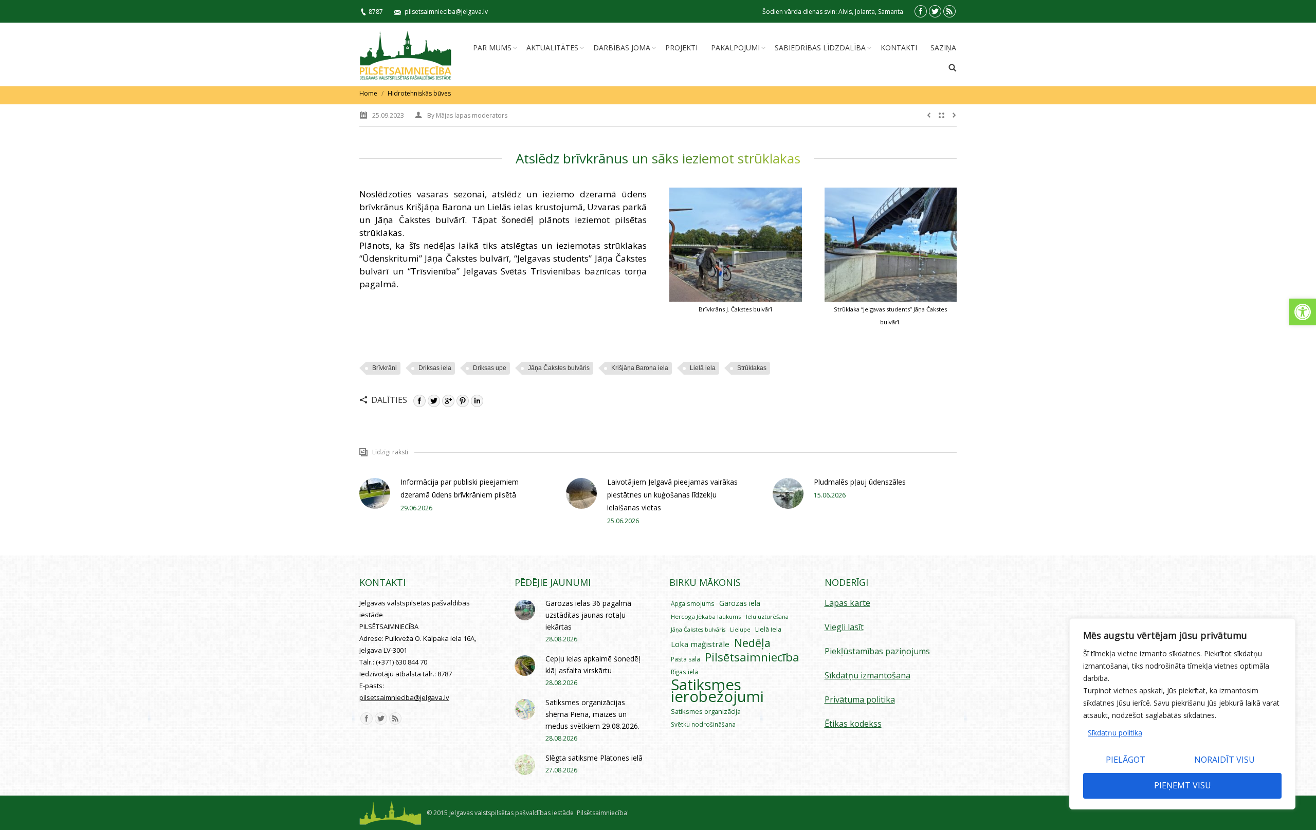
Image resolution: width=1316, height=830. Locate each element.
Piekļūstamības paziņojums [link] (877, 651)
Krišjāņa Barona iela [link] (639, 368)
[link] (1302, 312)
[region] (1182, 713)
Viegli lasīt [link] (844, 627)
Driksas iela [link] (434, 368)
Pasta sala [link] (685, 659)
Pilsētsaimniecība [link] (752, 657)
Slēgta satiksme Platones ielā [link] (594, 758)
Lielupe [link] (740, 629)
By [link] (467, 115)
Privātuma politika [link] (860, 699)
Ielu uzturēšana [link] (767, 616)
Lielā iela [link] (703, 368)
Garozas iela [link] (739, 603)
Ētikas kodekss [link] (853, 723)
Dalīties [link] (389, 399)
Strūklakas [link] (751, 368)
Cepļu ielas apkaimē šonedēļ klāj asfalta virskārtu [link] (593, 664)
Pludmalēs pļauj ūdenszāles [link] (860, 482)
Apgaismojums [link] (693, 603)
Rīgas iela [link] (684, 672)
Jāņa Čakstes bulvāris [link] (559, 368)
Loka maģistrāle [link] (700, 644)
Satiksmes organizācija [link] (706, 711)
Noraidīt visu (1224, 759)
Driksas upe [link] (489, 368)
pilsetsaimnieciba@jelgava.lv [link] (446, 11)
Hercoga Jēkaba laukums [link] (706, 616)
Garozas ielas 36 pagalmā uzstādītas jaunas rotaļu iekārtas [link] (588, 615)
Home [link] (368, 93)
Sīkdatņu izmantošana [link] (867, 675)
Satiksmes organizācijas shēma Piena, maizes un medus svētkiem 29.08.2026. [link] (592, 714)
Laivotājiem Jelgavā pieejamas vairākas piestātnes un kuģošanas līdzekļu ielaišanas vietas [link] (672, 494)
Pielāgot (1125, 759)
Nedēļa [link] (752, 643)
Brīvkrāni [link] (384, 368)
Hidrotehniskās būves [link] (419, 93)
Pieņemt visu (1182, 785)
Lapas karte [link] (847, 602)
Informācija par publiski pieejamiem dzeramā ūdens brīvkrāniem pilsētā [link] (459, 488)
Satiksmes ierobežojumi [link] (717, 691)
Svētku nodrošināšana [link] (703, 724)
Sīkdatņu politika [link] (1115, 732)
